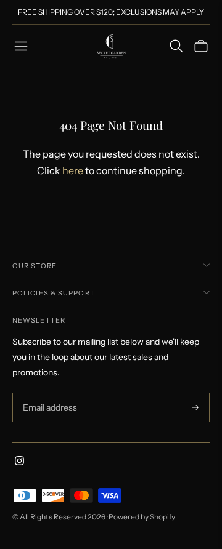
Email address (48, 393)
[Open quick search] (176, 46)
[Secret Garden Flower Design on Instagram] (19, 462)
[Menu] (21, 46)
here (72, 170)
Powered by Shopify (142, 516)
